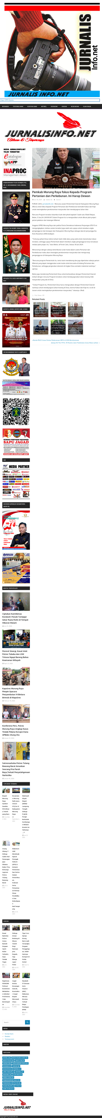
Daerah (58, 199)
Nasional (7, 1074)
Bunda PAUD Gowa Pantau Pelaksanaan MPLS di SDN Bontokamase (56, 340)
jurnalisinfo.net (48, 204)
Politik (17, 1083)
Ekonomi (54, 106)
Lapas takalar (8, 1072)
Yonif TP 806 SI (8, 1088)
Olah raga (87, 106)
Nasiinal (19, 1072)
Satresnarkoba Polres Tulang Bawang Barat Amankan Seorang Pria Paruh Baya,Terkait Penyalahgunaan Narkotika (16, 769)
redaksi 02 (49, 199)
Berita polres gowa (19, 1057)
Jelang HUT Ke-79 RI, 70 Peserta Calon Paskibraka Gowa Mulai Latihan (75, 343)
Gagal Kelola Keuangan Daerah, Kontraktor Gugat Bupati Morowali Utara (15, 991)
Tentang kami (18, 106)
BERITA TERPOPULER (10, 588)
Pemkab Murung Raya (11, 1080)
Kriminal (17, 1069)
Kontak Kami (32, 106)
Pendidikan (7, 1083)
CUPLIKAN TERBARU (10, 784)
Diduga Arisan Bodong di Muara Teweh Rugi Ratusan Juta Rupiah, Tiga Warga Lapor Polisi (15, 949)
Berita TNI (20, 1060)
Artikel (44, 106)
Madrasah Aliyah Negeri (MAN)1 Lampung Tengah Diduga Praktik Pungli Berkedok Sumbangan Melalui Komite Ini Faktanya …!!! (26, 814)
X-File (18, 1086)
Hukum (64, 106)
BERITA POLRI (8, 1060)
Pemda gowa (8, 1077)
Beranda (5, 106)
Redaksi (7, 1036)
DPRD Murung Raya (20, 1063)
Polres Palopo (8, 1086)
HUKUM (6, 921)
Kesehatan (75, 106)
